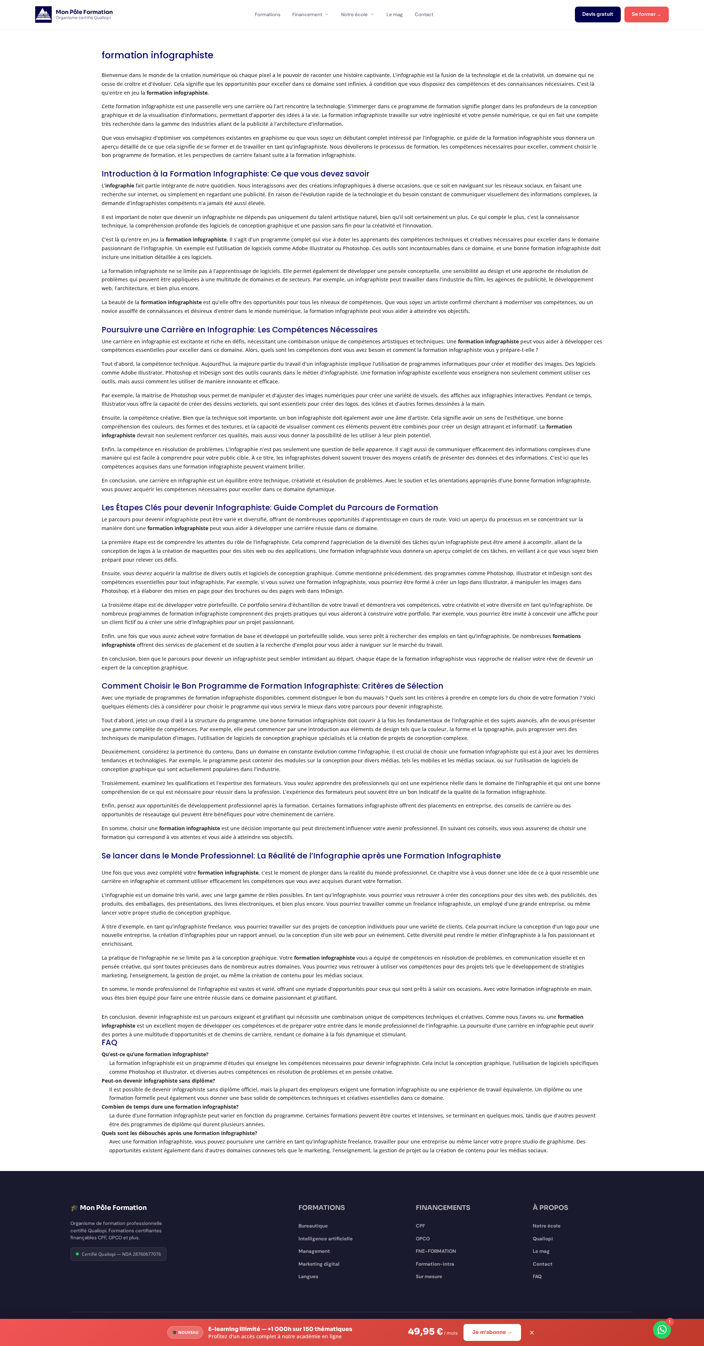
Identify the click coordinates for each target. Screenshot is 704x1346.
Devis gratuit (597, 14)
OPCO (423, 1239)
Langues (308, 1276)
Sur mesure (429, 1276)
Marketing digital (319, 1264)
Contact (424, 14)
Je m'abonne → (492, 1332)
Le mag (394, 14)
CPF (420, 1226)
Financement (307, 14)
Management (314, 1251)
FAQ (537, 1276)
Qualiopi (543, 1239)
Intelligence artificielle (325, 1239)
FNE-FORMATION (436, 1251)
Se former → (646, 14)
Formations (267, 14)
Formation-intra (435, 1264)
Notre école (354, 14)
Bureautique (313, 1226)
